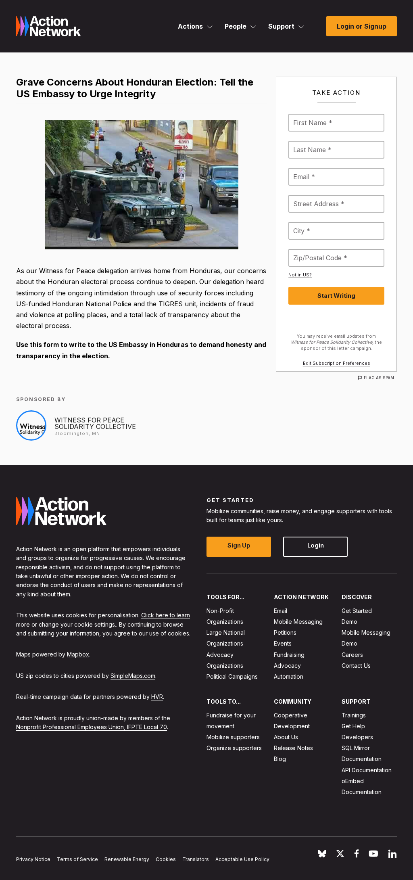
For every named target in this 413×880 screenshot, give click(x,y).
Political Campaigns (232, 676)
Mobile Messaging (298, 621)
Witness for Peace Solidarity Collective (95, 423)
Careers (352, 654)
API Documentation (367, 770)
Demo (349, 621)
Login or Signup (361, 26)
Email (280, 610)
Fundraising (289, 654)
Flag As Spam (379, 377)
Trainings (354, 715)
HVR (157, 697)
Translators (195, 859)
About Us (286, 737)
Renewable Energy (126, 859)
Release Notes (293, 748)
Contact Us (356, 665)
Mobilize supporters (233, 737)
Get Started (357, 610)
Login (315, 545)
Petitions (285, 632)
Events (283, 643)
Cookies (166, 859)
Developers (357, 737)
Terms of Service (77, 859)
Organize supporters (234, 748)
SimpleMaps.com (133, 675)
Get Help (353, 726)
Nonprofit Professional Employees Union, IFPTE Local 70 (91, 726)
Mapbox (78, 654)
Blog (280, 759)
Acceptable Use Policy (242, 859)
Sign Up (238, 545)
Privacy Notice (33, 859)
